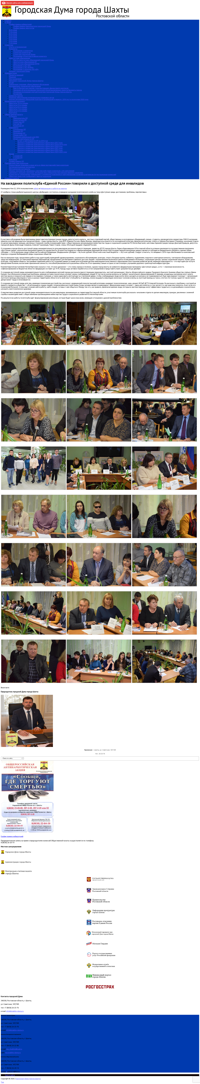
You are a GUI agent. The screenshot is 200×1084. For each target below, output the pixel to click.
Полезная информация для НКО (26, 137)
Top (2, 1082)
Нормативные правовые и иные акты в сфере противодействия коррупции (39, 165)
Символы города (16, 96)
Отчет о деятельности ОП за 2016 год (33, 141)
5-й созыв (13, 36)
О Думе (8, 22)
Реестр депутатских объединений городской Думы (33, 60)
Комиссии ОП (18, 126)
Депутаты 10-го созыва (18, 103)
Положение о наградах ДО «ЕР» (26, 69)
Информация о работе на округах (53, 188)
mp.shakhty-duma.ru (13, 1053)
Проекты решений (16, 75)
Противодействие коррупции (16, 163)
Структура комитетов (22, 52)
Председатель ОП (20, 118)
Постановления (15, 79)
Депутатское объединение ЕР (25, 62)
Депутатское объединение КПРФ (26, 64)
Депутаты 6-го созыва (18, 111)
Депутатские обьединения (19, 58)
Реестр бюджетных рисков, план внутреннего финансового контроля (40, 88)
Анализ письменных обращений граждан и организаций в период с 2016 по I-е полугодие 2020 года (48, 99)
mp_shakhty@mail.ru (14, 1049)
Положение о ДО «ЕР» (22, 66)
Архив (11, 154)
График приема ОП (16, 161)
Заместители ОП (20, 120)
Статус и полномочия (17, 47)
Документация (11, 73)
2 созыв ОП (17, 158)
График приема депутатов (23, 28)
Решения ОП (18, 131)
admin (36, 188)
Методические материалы (19, 169)
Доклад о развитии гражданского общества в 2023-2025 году (42, 152)
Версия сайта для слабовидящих (19, 3)
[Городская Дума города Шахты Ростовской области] (67, 17)
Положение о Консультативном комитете (30, 56)
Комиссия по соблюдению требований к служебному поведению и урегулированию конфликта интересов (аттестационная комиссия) (62, 174)
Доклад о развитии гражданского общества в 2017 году (40, 143)
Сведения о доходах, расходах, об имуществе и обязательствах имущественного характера (46, 173)
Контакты (13, 113)
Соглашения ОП (19, 129)
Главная (8, 21)
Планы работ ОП (20, 135)
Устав (11, 83)
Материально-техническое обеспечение (25, 86)
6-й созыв (13, 34)
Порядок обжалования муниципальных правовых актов (31, 98)
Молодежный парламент (15, 101)
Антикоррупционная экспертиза (22, 167)
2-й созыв (13, 41)
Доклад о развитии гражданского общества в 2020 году (40, 146)
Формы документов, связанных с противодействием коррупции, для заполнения (41, 171)
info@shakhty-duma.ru (15, 1011)
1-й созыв (13, 43)
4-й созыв (13, 37)
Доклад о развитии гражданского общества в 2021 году (40, 148)
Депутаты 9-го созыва (18, 105)
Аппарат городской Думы (19, 71)
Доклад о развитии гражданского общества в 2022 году (40, 150)
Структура (9, 45)
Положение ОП (19, 133)
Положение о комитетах (23, 51)
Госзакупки (17, 94)
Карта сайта (10, 1075)
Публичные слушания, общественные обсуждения (29, 84)
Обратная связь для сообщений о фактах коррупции (30, 176)
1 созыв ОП (17, 156)
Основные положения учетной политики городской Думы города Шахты (42, 92)
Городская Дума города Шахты (28, 1079)
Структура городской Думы (24, 54)
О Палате (13, 116)
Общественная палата (14, 114)
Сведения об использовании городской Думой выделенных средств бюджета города (47, 90)
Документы (13, 128)
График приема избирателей (20, 24)
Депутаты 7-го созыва (18, 109)
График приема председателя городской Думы (32, 26)
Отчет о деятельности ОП (23, 139)
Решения (12, 77)
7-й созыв (13, 32)
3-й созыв (13, 39)
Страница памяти (12, 178)
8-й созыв (13, 30)
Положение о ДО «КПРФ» (23, 67)
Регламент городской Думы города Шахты (26, 81)
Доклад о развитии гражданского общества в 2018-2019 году (42, 144)
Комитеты (13, 49)
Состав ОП (17, 124)
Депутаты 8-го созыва (18, 107)
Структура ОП (18, 122)
